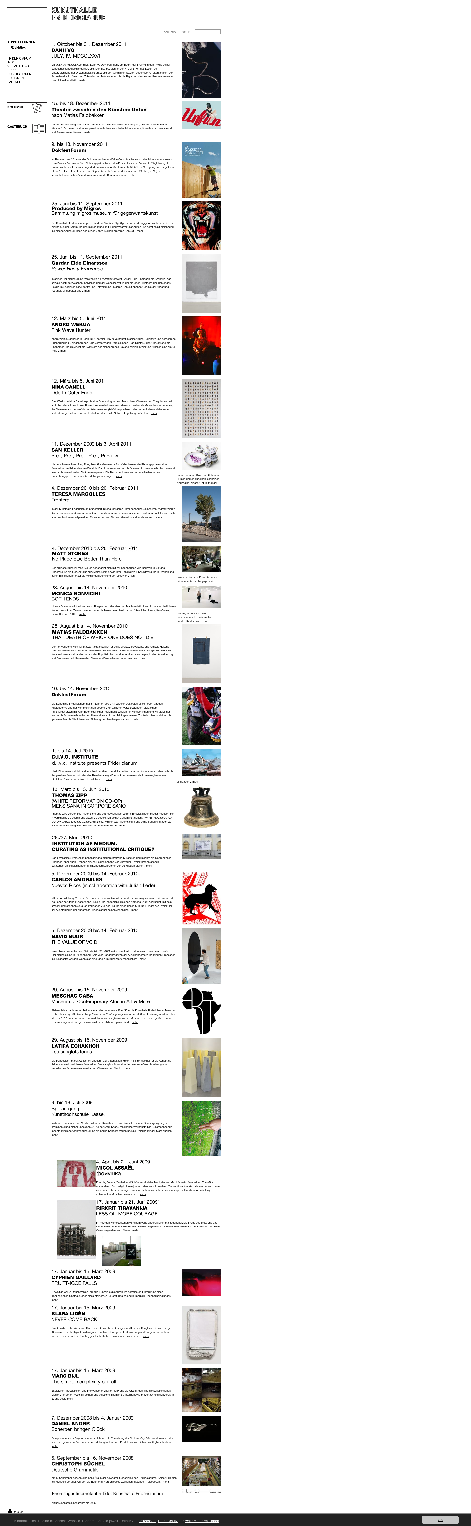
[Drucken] (9, 1511)
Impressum (147, 1520)
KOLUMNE (15, 107)
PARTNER (14, 82)
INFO (10, 62)
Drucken (18, 1511)
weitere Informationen (202, 1520)
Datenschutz (168, 1520)
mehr (82, 80)
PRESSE (13, 70)
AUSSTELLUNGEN (21, 42)
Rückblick (18, 47)
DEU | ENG (170, 32)
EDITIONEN (15, 78)
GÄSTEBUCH (17, 127)
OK (440, 1519)
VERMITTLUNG (18, 66)
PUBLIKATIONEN (19, 74)
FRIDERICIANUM (19, 58)
